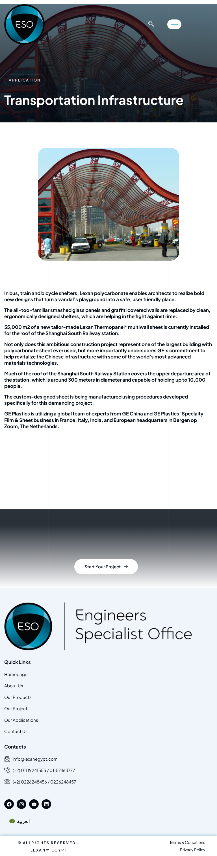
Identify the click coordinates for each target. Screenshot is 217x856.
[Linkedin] (46, 804)
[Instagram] (21, 804)
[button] (151, 24)
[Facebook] (9, 804)
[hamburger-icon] (174, 24)
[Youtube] (34, 804)
